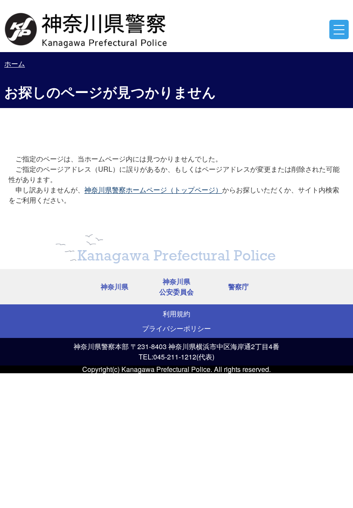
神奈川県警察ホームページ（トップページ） (153, 190)
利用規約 (176, 314)
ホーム (14, 63)
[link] (87, 28)
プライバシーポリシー (176, 328)
